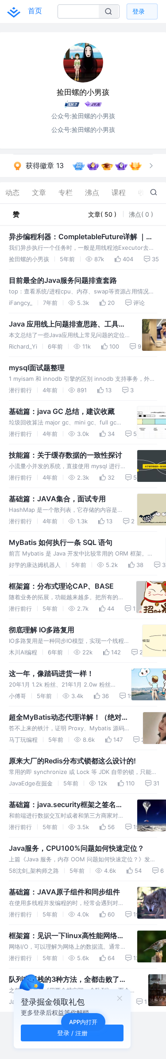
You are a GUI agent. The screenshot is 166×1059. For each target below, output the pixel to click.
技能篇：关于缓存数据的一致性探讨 (65, 455)
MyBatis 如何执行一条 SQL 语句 (60, 542)
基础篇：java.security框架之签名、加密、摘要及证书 (66, 805)
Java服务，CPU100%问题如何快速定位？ (76, 848)
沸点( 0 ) (141, 214)
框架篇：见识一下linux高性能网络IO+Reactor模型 (63, 936)
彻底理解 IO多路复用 (41, 629)
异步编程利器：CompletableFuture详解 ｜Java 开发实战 (77, 237)
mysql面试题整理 (37, 367)
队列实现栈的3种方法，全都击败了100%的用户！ (64, 979)
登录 (138, 11)
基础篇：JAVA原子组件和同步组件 (64, 891)
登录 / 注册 (72, 1032)
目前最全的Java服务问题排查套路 (63, 280)
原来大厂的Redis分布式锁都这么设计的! (72, 760)
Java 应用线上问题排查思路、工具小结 (67, 324)
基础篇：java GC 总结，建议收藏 (62, 411)
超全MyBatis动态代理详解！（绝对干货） (69, 717)
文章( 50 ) (103, 214)
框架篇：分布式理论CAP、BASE (61, 586)
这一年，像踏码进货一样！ (51, 673)
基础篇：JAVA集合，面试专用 (57, 498)
